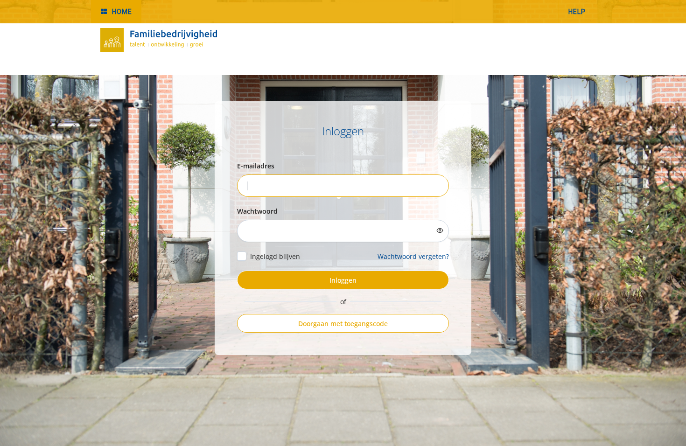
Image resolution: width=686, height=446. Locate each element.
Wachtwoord (257, 211)
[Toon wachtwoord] (440, 230)
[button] (116, 11)
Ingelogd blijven (275, 256)
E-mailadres (255, 165)
